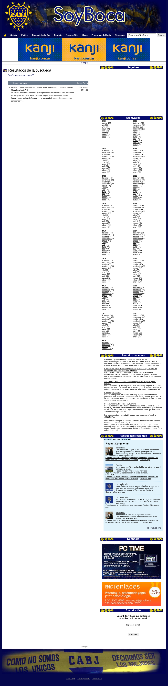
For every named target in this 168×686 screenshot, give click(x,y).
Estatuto (58, 35)
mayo (104, 129)
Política (24, 35)
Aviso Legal (70, 678)
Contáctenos (97, 678)
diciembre (137, 123)
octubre (136, 127)
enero (104, 137)
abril (103, 131)
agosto (104, 123)
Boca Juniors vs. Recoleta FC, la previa (120, 404)
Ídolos (85, 35)
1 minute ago (145, 460)
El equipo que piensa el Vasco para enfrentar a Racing (125, 359)
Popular (126, 439)
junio (103, 127)
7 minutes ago (145, 479)
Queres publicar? (83, 678)
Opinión (13, 35)
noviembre (137, 125)
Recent (116, 439)
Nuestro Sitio (72, 35)
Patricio (119, 465)
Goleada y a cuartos (112, 393)
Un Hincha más (122, 484)
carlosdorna (120, 448)
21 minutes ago (146, 522)
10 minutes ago (119, 492)
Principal (84, 62)
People (107, 439)
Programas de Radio (101, 35)
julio (103, 125)
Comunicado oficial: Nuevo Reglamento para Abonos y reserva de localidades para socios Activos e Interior (130, 369)
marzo (104, 133)
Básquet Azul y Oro (41, 35)
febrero (104, 135)
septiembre (137, 129)
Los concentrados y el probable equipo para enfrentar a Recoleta (130, 415)
